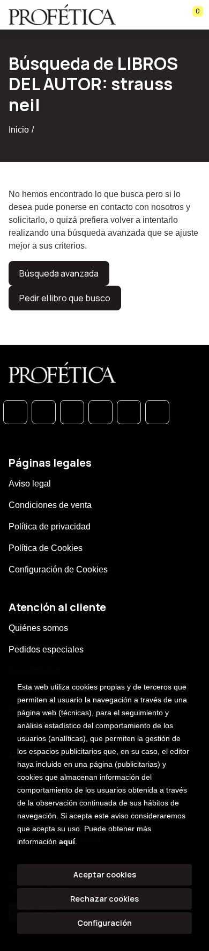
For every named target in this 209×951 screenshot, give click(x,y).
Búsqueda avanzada (59, 273)
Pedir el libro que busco (64, 298)
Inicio (19, 129)
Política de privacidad (50, 526)
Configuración (104, 923)
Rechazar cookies (104, 899)
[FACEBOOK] (44, 412)
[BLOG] (129, 412)
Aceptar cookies (104, 874)
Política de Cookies (46, 548)
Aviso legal (30, 483)
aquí (67, 841)
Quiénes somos (38, 628)
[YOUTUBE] (157, 412)
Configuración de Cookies (58, 569)
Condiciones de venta (50, 505)
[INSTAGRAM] (100, 412)
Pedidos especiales (46, 649)
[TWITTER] (72, 412)
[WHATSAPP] (15, 412)
